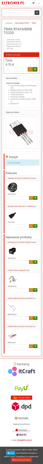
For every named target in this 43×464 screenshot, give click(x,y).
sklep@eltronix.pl (24, 440)
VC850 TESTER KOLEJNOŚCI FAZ (18, 270)
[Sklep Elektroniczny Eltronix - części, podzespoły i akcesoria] (13, 3)
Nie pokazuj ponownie (22, 460)
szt (30, 69)
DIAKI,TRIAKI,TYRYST (22, 23)
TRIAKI (34, 23)
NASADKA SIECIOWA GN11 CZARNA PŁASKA (23, 206)
